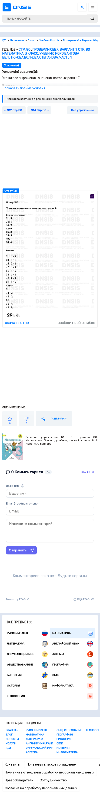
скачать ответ (18, 322)
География (60, 664)
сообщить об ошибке (76, 322)
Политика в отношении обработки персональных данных (49, 772)
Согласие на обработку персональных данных (41, 788)
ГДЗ (8, 747)
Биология (14, 675)
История (13, 685)
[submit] (92, 18)
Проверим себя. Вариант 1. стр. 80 (61, 50)
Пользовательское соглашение (51, 764)
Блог (9, 734)
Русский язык (17, 633)
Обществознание (20, 664)
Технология (16, 696)
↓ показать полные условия (23, 88)
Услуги (11, 743)
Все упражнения (82, 110)
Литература (15, 643)
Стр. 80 (24, 50)
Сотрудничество (53, 780)
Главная (12, 730)
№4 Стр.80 (38, 110)
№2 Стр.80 (14, 110)
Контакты (12, 764)
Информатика (62, 685)
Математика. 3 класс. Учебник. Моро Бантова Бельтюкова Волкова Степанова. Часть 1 (40, 55)
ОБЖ (55, 675)
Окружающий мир (20, 654)
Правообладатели (19, 780)
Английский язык (65, 643)
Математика (61, 633)
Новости (12, 739)
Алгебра (58, 654)
